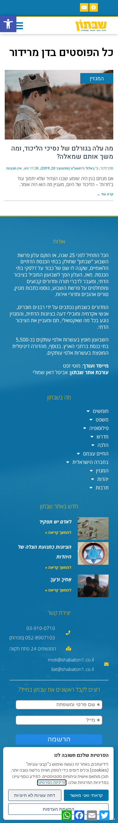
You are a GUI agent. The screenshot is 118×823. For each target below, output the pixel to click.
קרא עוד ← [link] (105, 194)
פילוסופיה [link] (99, 428)
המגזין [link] (102, 470)
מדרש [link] (103, 436)
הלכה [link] (103, 445)
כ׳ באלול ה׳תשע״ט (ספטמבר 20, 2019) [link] (69, 168)
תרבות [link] (102, 487)
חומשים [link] (101, 411)
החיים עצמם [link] (96, 453)
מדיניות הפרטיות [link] (52, 782)
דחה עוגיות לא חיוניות (34, 795)
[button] (17, 25)
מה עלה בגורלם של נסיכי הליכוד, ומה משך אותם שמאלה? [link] (62, 153)
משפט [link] (102, 419)
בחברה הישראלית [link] (90, 462)
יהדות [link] (103, 479)
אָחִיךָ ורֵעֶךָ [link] (60, 579)
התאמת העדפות (58, 809)
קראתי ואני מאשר (86, 795)
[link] (8, 24)
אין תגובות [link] (14, 168)
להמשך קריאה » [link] (58, 532)
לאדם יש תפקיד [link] (55, 521)
